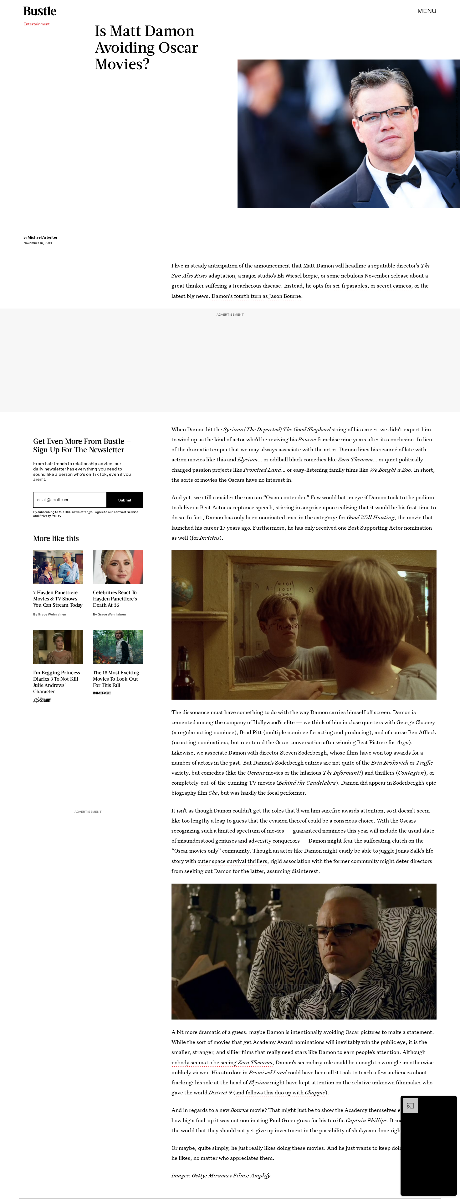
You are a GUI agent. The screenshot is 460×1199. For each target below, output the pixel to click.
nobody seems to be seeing (222, 1062)
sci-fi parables (350, 285)
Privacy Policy (50, 516)
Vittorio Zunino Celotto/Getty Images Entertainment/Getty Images (457, 133)
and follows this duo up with (280, 1092)
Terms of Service (126, 512)
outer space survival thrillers (232, 860)
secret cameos (394, 285)
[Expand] (407, 1101)
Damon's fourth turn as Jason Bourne (256, 295)
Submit (124, 499)
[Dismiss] (450, 1101)
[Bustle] (39, 11)
